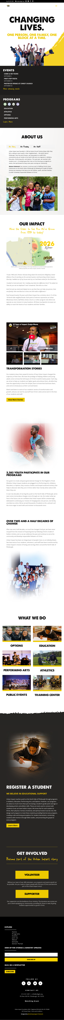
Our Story (12, 146)
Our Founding (24, 146)
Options (7, 115)
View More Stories (15, 401)
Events (15, 937)
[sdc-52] (32, 211)
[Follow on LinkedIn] (40, 985)
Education (8, 108)
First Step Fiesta (10, 79)
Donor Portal (17, 945)
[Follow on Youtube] (35, 985)
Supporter (31, 895)
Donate (15, 943)
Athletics (8, 112)
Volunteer (32, 876)
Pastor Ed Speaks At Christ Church (18, 84)
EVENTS (8, 70)
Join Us (15, 939)
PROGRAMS (11, 99)
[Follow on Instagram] (29, 985)
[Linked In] (28, 1)
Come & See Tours (11, 74)
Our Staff (37, 146)
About (14, 941)
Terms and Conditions (36, 1012)
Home (14, 933)
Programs (16, 935)
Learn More (13, 827)
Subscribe (10, 973)
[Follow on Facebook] (24, 985)
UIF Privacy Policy (26, 1012)
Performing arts (11, 118)
